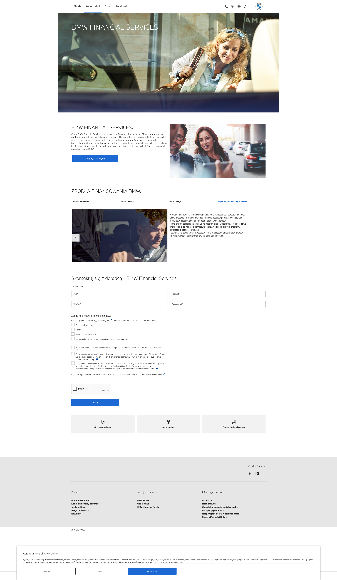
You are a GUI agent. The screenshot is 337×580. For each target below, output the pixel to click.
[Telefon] (226, 6)
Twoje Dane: (78, 286)
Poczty (78, 329)
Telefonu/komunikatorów (86, 334)
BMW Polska (143, 500)
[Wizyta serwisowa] (245, 6)
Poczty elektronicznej (84, 325)
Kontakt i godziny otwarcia (85, 503)
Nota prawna (209, 503)
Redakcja (207, 500)
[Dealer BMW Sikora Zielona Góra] (259, 6)
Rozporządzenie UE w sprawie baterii (221, 513)
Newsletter (76, 513)
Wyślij (95, 402)
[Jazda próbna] (239, 6)
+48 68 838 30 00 (80, 500)
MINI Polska (143, 503)
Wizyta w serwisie (80, 510)
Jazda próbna (78, 507)
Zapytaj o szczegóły (95, 158)
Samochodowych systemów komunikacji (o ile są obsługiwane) (102, 339)
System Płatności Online (214, 517)
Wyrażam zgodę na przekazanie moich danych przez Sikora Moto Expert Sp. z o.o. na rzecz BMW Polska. (120, 347)
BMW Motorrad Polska (148, 507)
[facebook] (250, 475)
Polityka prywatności (213, 510)
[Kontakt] (233, 6)
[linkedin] (257, 475)
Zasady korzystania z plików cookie (220, 507)
